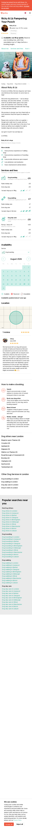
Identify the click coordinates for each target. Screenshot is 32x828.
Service (3, 248)
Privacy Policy (17, 820)
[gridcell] (24, 267)
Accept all (8, 824)
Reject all (20, 824)
